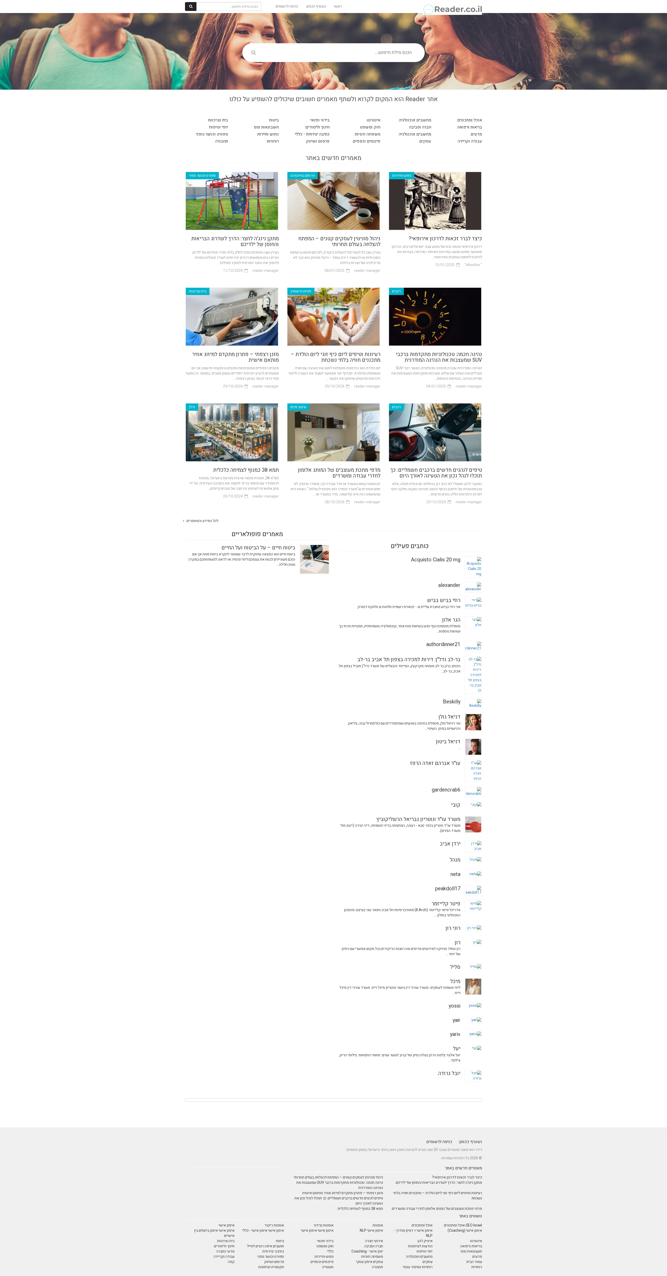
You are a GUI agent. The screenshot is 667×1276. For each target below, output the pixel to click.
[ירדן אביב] (473, 846)
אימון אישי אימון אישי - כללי (263, 1230)
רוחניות (273, 141)
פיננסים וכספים (366, 141)
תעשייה (328, 1267)
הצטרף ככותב (316, 6)
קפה (231, 1262)
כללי (330, 1251)
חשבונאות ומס (266, 127)
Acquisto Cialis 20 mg (435, 559)
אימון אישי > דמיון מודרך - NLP (413, 1233)
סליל (455, 967)
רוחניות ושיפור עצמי (418, 1267)
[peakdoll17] (473, 890)
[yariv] (475, 1034)
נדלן (192, 407)
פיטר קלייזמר (445, 903)
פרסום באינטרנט (303, 175)
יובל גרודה (449, 1073)
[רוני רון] (474, 928)
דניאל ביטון (448, 741)
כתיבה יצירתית (273, 1251)
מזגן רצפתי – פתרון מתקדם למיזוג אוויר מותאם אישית (235, 357)
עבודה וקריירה (470, 141)
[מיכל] (473, 986)
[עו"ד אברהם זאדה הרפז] (473, 771)
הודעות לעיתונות (420, 1246)
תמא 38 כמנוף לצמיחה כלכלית (246, 470)
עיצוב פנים (298, 407)
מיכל (455, 981)
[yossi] (475, 1005)
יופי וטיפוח (218, 127)
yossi (454, 1006)
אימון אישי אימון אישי (317, 1230)
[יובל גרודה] (473, 1075)
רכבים (396, 291)
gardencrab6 (446, 790)
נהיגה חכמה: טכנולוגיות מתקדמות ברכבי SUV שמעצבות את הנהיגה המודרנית (439, 357)
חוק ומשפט (370, 127)
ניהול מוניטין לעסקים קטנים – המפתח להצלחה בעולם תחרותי (339, 241)
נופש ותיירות (268, 134)
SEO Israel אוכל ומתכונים (463, 1225)
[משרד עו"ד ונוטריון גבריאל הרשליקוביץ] (473, 824)
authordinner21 (443, 644)
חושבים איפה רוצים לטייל (265, 1246)
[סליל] (475, 967)
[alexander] (473, 587)
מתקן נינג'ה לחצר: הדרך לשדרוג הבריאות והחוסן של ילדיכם (235, 241)
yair (456, 1020)
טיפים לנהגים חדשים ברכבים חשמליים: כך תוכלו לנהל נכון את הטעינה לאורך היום (436, 473)
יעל (456, 1048)
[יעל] (476, 1048)
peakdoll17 (447, 888)
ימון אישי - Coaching (367, 1251)
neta (455, 874)
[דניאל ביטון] (473, 746)
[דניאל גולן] (473, 722)
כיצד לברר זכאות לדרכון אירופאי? (445, 238)
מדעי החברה (225, 1251)
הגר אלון (451, 620)
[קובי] (476, 804)
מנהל (455, 860)
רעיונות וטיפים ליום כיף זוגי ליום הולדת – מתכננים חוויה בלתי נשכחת (335, 357)
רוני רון (453, 928)
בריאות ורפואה (469, 127)
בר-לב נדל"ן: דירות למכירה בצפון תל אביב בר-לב (408, 659)
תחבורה (221, 141)
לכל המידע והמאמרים (202, 521)
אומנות (378, 1225)
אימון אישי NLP (371, 1230)
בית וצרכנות (218, 120)
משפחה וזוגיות (367, 134)
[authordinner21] (473, 646)
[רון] (477, 942)
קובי (455, 805)
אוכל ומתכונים (469, 120)
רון (457, 942)
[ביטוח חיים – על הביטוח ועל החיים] (314, 559)
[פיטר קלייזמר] (473, 906)
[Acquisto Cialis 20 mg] (473, 566)
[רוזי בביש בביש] (473, 602)
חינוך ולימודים (317, 127)
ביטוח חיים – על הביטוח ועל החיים (258, 547)
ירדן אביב (450, 844)
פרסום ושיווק (318, 141)
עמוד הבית (474, 1262)
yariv (455, 1034)
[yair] (476, 1020)
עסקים (425, 141)
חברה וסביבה (420, 127)
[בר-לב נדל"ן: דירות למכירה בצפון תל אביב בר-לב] (473, 675)
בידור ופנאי (320, 120)
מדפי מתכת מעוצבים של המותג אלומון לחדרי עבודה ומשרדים (339, 473)
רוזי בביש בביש (443, 600)
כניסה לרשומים (287, 6)
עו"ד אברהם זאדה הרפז (435, 763)
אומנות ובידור (323, 1225)
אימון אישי (226, 1225)
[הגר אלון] (473, 622)
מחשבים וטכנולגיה (415, 120)
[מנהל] (475, 859)
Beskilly (451, 702)
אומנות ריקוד (274, 1225)
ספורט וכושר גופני (212, 134)
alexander (449, 585)
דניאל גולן (449, 717)
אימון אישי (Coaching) (465, 1230)
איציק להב (425, 1241)
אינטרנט (373, 120)
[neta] (475, 874)
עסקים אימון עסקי (369, 1262)
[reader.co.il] (452, 6)
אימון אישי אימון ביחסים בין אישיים (214, 1233)
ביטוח (274, 120)
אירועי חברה (374, 1241)
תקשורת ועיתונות (271, 1267)
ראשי (338, 6)
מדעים (476, 134)
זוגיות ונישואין (301, 291)
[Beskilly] (473, 703)
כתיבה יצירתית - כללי (312, 134)
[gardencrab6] (473, 791)
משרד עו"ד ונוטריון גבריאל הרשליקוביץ (418, 819)
